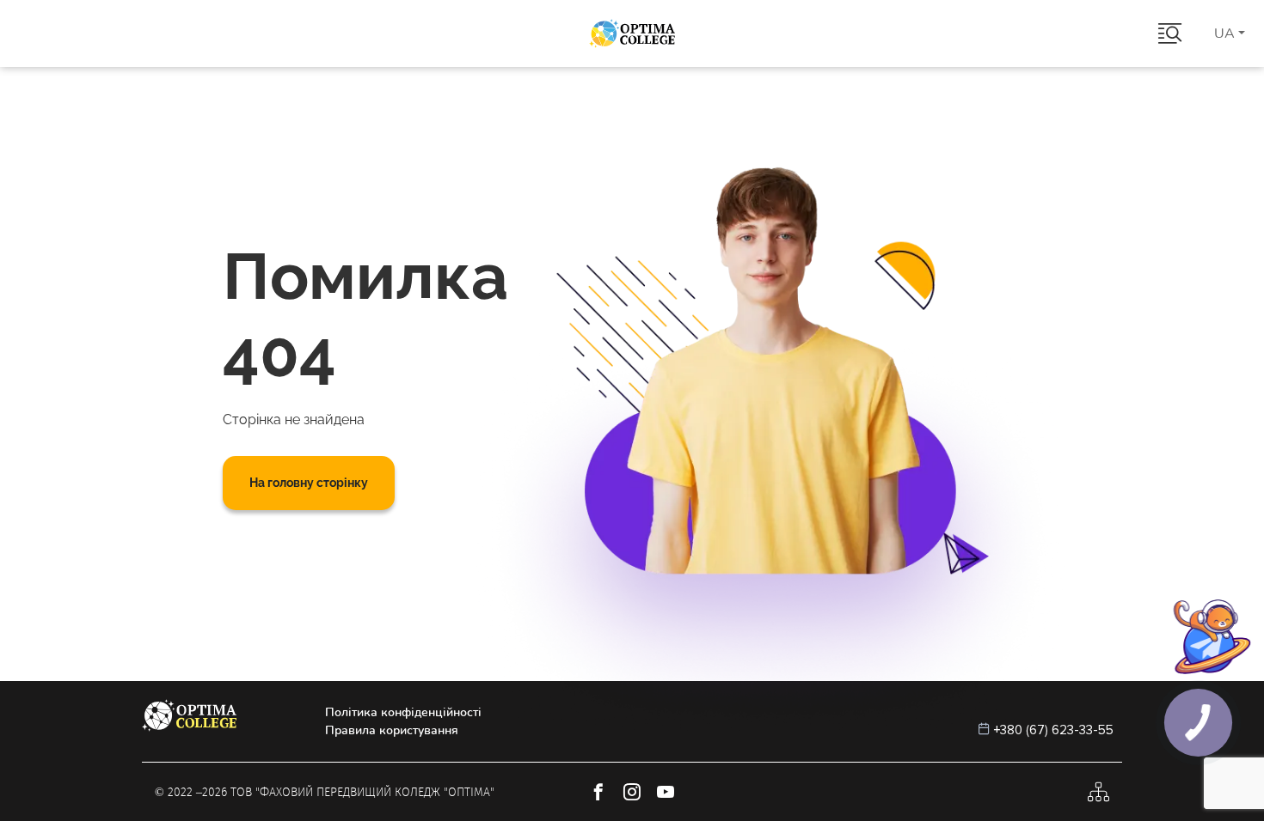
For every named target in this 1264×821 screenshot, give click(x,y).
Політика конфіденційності (403, 712)
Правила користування (391, 730)
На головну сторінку (308, 483)
